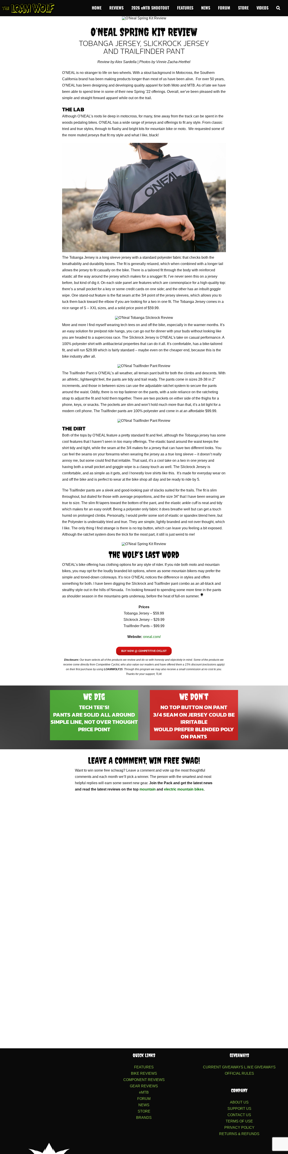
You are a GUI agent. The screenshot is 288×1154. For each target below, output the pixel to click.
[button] (278, 7)
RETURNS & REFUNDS (239, 1134)
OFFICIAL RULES (239, 1073)
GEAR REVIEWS (144, 1086)
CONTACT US (239, 1115)
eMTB (144, 1092)
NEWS (143, 1105)
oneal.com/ (152, 637)
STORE (144, 1111)
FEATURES (144, 1067)
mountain (148, 789)
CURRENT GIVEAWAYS (223, 1067)
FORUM (144, 1099)
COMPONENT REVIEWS (144, 1080)
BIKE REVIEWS (144, 1073)
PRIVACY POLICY (239, 1127)
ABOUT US (239, 1102)
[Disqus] (144, 858)
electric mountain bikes (184, 789)
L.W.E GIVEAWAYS (260, 1067)
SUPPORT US (239, 1109)
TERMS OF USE (239, 1121)
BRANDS (144, 1118)
